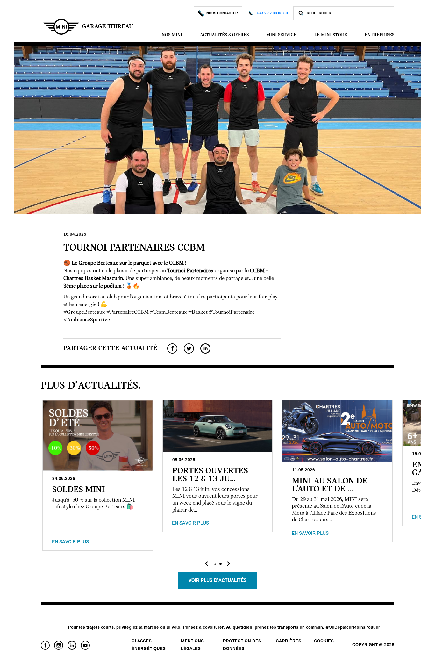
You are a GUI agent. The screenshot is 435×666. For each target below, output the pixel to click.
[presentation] (206, 564)
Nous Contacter (222, 13)
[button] (215, 564)
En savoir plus (70, 542)
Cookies (324, 641)
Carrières (288, 641)
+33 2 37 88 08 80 (272, 13)
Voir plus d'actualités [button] (218, 580)
